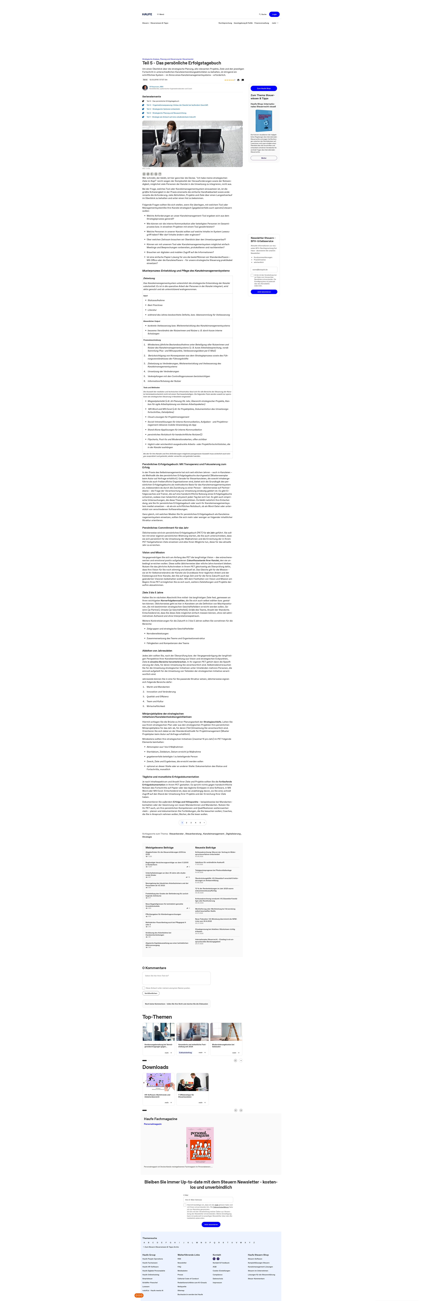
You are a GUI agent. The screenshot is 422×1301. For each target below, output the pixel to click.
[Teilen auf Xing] (156, 174)
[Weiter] (241, 1060)
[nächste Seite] (204, 822)
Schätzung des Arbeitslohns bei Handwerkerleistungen (158, 934)
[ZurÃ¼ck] (235, 1060)
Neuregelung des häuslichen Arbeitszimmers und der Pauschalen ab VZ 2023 (167, 884)
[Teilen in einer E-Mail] (144, 174)
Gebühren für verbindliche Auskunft (209, 862)
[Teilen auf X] (148, 174)
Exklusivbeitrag (185, 1052)
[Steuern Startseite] (147, 14)
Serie (145, 80)
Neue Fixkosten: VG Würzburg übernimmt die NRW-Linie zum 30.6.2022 (216, 920)
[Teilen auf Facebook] (152, 174)
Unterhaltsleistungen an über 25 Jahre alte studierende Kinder (166, 874)
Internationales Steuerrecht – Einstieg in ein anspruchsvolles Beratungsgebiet (214, 940)
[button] (274, 14)
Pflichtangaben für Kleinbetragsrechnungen (163, 914)
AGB (216, 1205)
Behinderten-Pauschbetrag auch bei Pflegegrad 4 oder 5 (166, 923)
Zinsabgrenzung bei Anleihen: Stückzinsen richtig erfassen (215, 930)
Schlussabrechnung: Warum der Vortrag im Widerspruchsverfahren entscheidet (215, 853)
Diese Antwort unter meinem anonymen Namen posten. (168, 988)
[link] (145, 23)
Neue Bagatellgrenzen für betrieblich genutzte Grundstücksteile (164, 905)
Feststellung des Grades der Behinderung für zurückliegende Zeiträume (167, 894)
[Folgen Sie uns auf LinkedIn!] (214, 1258)
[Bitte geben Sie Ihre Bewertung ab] (233, 80)
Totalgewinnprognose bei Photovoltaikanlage (213, 870)
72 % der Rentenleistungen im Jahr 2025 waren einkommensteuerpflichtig (214, 889)
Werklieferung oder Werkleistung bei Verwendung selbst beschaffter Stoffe (215, 910)
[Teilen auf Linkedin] (160, 174)
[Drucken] (238, 80)
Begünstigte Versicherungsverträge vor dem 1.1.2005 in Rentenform (167, 863)
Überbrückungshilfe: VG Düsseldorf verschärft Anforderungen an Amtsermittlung (216, 879)
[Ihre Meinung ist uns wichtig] (139, 1295)
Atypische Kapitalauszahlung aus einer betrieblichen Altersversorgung (167, 944)
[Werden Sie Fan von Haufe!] (218, 1258)
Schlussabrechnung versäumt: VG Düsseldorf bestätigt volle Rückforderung (216, 899)
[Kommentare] (243, 80)
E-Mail (186, 1195)
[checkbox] (143, 988)
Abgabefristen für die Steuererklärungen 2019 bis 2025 (166, 853)
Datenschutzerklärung (221, 1207)
